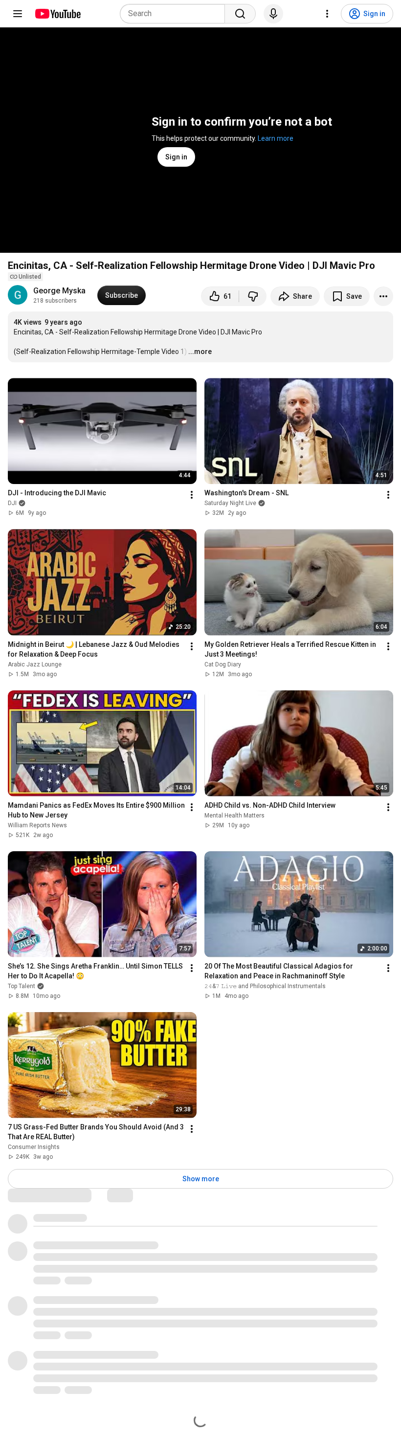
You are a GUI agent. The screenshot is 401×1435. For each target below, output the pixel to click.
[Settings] (327, 14)
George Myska (59, 290)
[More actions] (383, 296)
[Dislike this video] (253, 296)
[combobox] (175, 14)
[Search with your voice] (273, 13)
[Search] (240, 13)
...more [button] (200, 351)
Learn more (275, 138)
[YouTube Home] (57, 13)
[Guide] (17, 14)
